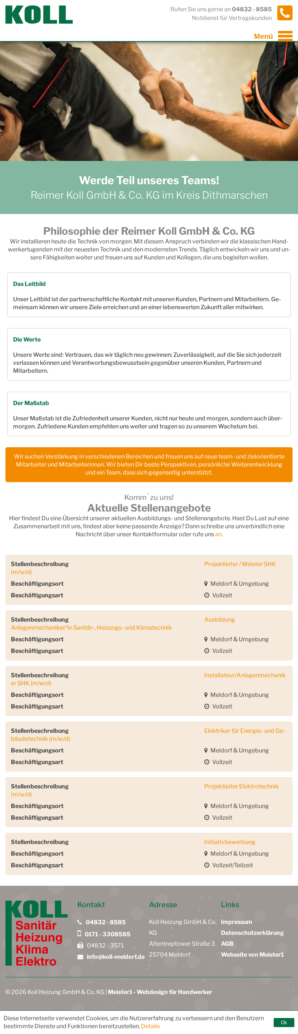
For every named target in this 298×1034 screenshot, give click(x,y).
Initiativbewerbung (229, 842)
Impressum (236, 921)
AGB (227, 943)
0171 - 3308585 (107, 934)
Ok (284, 1022)
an (218, 534)
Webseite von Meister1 (252, 954)
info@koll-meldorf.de (115, 956)
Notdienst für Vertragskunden (232, 18)
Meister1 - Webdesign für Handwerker (160, 992)
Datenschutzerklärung (252, 932)
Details (150, 1026)
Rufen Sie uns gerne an (221, 9)
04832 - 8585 (105, 922)
